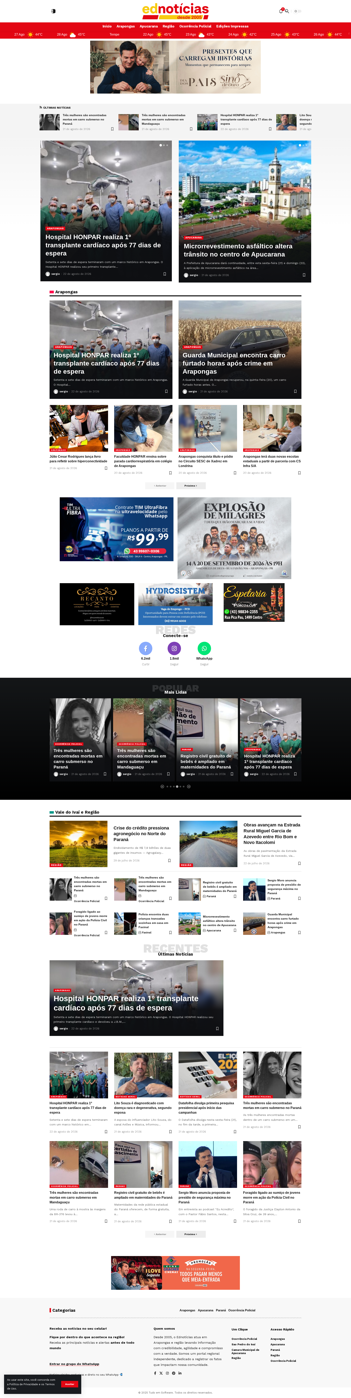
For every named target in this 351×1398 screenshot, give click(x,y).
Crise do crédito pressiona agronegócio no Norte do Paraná (141, 833)
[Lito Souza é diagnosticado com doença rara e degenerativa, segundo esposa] (207, 122)
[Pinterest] (173, 1373)
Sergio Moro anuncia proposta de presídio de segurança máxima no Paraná (205, 1197)
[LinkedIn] (180, 1373)
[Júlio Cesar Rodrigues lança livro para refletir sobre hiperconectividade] (79, 428)
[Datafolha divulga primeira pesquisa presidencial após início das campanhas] (286, 122)
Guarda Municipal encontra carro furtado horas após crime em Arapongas (234, 363)
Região (56, 865)
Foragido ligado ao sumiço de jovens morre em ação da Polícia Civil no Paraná (271, 1197)
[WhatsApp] (204, 654)
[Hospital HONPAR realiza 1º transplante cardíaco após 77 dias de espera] (128, 122)
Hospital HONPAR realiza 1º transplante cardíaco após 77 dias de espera (167, 119)
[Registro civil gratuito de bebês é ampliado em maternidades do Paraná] (106, 211)
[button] (69, 1384)
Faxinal (146, 932)
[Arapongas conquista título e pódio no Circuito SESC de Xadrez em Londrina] (208, 428)
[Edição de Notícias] (175, 11)
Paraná (52, 236)
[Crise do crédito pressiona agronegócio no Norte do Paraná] (78, 844)
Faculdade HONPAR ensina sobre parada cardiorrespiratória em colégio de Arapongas (143, 461)
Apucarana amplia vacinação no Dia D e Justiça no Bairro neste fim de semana (243, 246)
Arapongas (63, 347)
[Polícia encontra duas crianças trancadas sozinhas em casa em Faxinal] (125, 923)
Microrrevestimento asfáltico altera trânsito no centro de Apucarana (219, 921)
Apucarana (193, 229)
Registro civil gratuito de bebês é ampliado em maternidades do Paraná (142, 761)
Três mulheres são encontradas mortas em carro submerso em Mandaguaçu (84, 119)
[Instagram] (174, 654)
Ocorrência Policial (68, 744)
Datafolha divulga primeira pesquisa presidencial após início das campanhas (206, 1107)
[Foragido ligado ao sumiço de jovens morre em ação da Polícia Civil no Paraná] (61, 923)
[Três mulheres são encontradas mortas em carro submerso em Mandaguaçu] (49, 122)
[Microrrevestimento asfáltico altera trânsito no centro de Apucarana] (190, 923)
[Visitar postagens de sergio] (48, 274)
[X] (161, 1373)
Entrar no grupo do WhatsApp (74, 1364)
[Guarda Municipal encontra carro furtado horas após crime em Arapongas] (254, 923)
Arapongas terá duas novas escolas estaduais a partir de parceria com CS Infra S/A (272, 461)
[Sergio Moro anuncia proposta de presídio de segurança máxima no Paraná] (254, 889)
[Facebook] (145, 654)
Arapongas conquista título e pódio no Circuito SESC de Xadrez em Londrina (206, 461)
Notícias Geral (256, 738)
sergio (55, 273)
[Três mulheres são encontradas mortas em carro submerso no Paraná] (61, 889)
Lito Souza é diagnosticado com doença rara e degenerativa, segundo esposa (243, 119)
